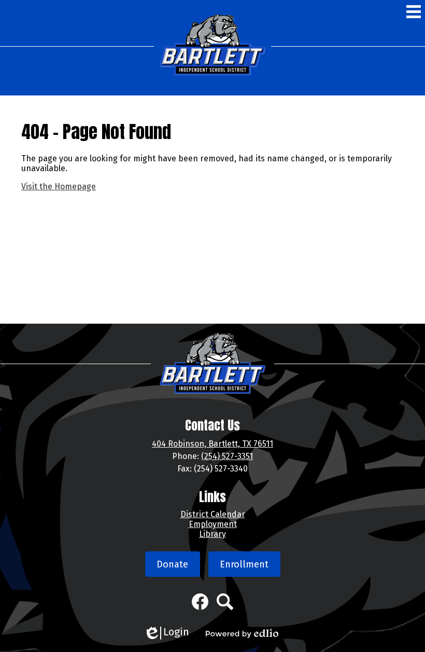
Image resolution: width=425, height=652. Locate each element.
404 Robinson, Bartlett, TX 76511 (212, 444)
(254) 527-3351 (227, 456)
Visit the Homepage (58, 186)
